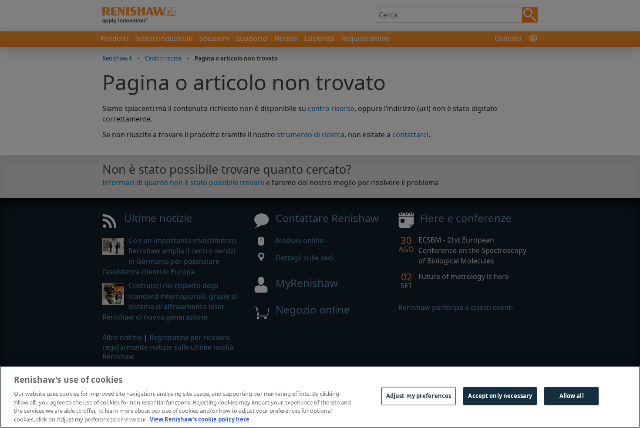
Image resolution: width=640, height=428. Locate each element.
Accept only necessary (500, 396)
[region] (320, 397)
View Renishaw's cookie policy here (199, 419)
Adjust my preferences (418, 396)
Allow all (571, 396)
